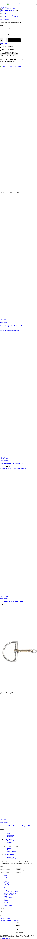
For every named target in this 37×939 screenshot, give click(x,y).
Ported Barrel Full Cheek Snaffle (11, 463)
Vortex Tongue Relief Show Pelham (12, 326)
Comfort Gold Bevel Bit (7, 10)
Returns (9, 850)
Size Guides (10, 835)
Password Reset (11, 857)
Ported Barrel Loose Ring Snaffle (11, 601)
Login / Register (7, 905)
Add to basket (14, 40)
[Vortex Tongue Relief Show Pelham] (18, 129)
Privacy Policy (11, 841)
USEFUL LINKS (9, 854)
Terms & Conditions (12, 844)
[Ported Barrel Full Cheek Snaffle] (18, 393)
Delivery (9, 848)
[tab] (5, 54)
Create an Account (5, 918)
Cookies (9, 842)
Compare (5, 904)
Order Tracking (11, 851)
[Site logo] (13, 4)
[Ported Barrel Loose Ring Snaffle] (18, 531)
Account (9, 856)
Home (2, 7)
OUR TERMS (8, 839)
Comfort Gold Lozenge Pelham (9, 15)
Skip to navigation (5, 0)
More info (3, 938)
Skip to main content (15, 0)
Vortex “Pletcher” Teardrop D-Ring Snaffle (15, 826)
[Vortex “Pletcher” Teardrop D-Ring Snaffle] (18, 648)
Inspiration (10, 836)
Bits (6, 7)
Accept (8, 938)
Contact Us (10, 833)
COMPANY (7, 832)
